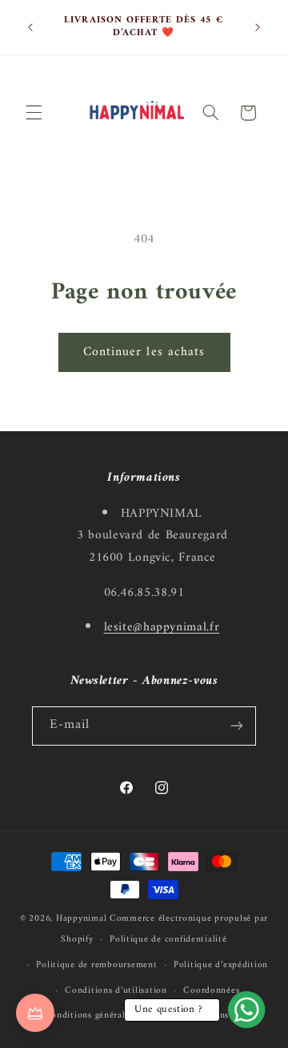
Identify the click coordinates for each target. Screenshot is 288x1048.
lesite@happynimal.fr (162, 627)
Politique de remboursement (96, 965)
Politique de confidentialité (168, 939)
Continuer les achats (144, 352)
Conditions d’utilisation (116, 990)
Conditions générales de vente (108, 1015)
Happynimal (81, 918)
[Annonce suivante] (257, 27)
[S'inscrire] (236, 726)
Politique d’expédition (221, 965)
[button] (33, 112)
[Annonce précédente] (30, 27)
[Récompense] (35, 1013)
